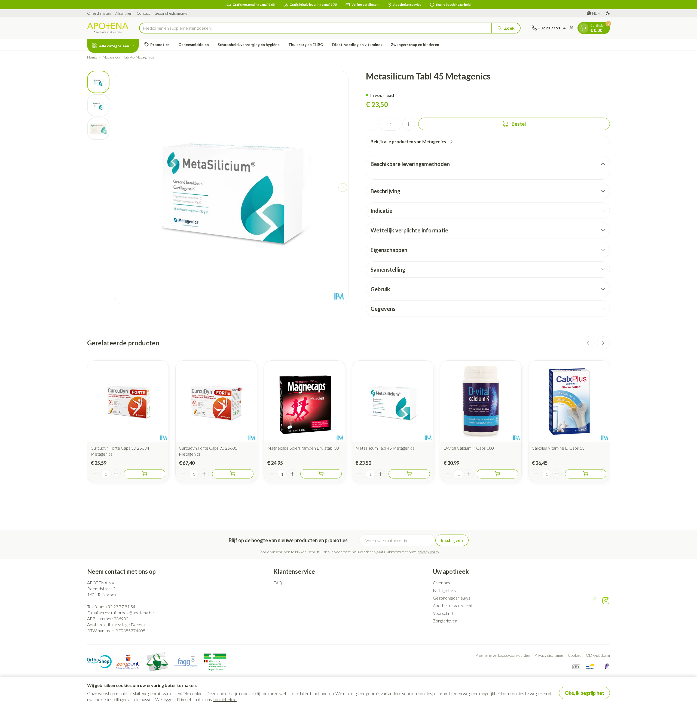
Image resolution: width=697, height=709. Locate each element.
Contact (143, 13)
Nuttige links (444, 590)
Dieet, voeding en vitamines (357, 44)
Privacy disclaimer (549, 655)
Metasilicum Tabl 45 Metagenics (384, 447)
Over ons (441, 582)
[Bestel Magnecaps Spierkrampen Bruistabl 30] (321, 473)
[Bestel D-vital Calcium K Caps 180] (497, 473)
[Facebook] (594, 601)
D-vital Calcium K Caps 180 (469, 447)
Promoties (160, 44)
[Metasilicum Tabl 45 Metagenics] (392, 401)
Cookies (575, 655)
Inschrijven (452, 540)
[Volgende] (342, 187)
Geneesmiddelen (193, 44)
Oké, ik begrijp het (584, 693)
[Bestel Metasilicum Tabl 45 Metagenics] (409, 473)
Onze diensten (99, 13)
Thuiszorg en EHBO (305, 44)
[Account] (571, 28)
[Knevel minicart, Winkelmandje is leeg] (583, 28)
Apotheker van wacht (453, 605)
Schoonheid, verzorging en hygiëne (249, 44)
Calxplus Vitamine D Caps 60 (558, 447)
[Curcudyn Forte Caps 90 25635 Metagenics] (216, 401)
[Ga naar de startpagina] (107, 28)
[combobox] (315, 28)
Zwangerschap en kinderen (415, 44)
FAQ (277, 582)
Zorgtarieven (445, 620)
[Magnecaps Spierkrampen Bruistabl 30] (304, 401)
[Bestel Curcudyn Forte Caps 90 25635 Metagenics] (232, 473)
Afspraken (123, 13)
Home (92, 57)
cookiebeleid (225, 699)
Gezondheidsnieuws (171, 13)
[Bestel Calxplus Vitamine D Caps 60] (585, 473)
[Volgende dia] (603, 342)
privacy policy (428, 552)
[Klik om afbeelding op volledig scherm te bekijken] (231, 187)
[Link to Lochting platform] (606, 666)
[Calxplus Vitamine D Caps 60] (569, 401)
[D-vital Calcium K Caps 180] (480, 401)
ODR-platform (598, 655)
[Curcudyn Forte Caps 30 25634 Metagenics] (128, 401)
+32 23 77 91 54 (120, 606)
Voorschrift (443, 613)
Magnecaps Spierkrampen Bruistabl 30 (303, 447)
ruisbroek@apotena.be (132, 612)
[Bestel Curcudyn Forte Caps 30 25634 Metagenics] (144, 473)
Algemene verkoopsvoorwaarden (503, 655)
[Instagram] (606, 601)
